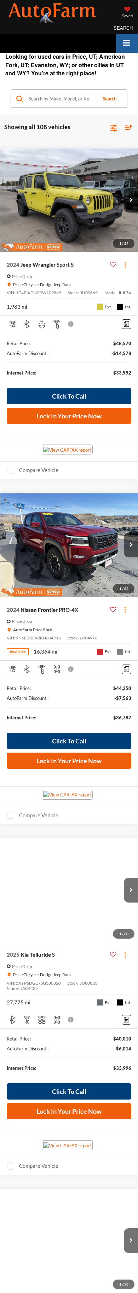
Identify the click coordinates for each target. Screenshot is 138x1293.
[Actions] (125, 265)
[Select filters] (113, 127)
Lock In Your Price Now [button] (69, 416)
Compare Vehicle (38, 470)
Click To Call (69, 396)
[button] (131, 200)
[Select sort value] (126, 127)
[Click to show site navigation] (127, 43)
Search (109, 99)
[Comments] (126, 324)
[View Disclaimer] (71, 324)
